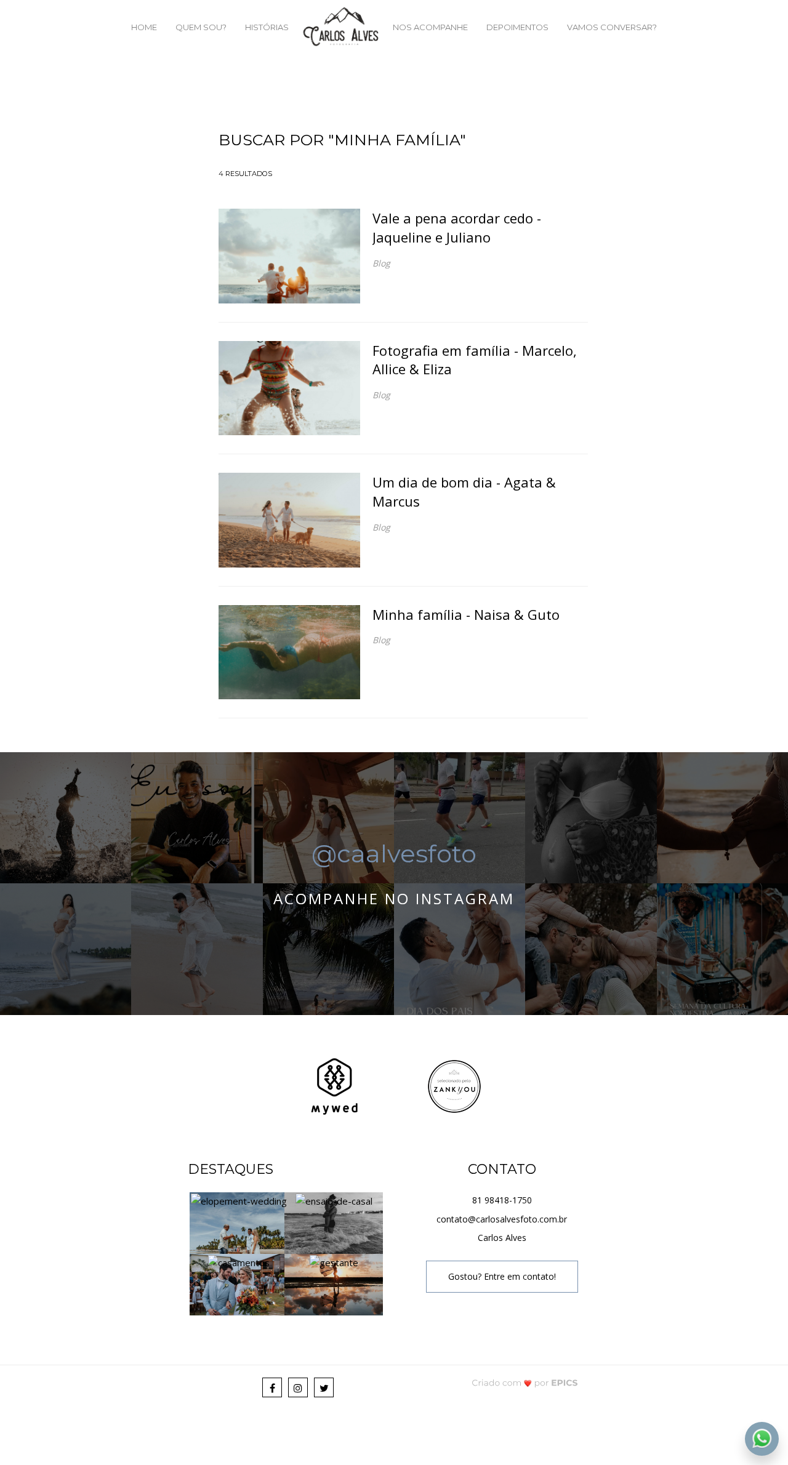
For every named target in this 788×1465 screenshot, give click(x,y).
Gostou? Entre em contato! (502, 1276)
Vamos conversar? (612, 27)
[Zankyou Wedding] (454, 1085)
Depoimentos (517, 27)
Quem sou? (201, 27)
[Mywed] (334, 1085)
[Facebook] (272, 1387)
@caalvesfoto (394, 853)
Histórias (267, 27)
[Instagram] (298, 1387)
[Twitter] (324, 1387)
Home (144, 27)
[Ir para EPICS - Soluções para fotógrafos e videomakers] (524, 1382)
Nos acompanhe (430, 27)
